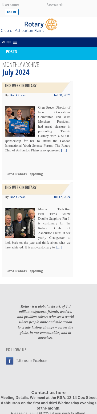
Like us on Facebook (32, 360)
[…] (63, 150)
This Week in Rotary (20, 86)
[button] (6, 42)
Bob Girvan (17, 95)
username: (10, 4)
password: (54, 4)
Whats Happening (30, 174)
